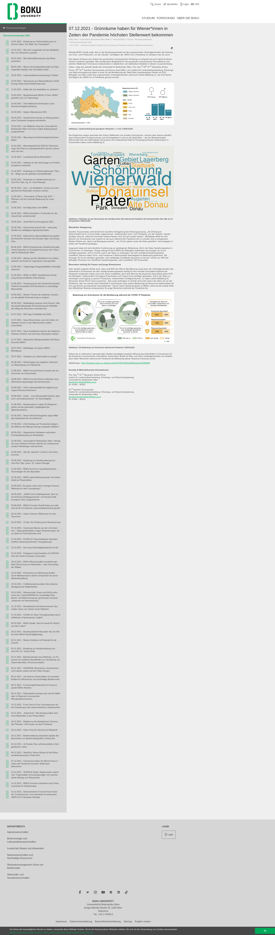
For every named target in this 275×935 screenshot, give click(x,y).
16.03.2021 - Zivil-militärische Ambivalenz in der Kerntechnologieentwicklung (32, 104)
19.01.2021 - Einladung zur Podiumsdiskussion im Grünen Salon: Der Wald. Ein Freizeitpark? (33, 42)
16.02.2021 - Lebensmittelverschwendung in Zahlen (34, 75)
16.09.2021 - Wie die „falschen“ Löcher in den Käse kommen (34, 453)
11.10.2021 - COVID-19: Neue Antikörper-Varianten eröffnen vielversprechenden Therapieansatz (34, 540)
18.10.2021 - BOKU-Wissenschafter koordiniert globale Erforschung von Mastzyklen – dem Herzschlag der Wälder (34, 564)
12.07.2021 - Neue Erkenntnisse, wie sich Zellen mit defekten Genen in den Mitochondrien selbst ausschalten (34, 323)
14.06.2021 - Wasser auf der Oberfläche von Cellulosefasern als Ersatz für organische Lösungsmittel (35, 259)
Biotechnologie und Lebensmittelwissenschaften (21, 840)
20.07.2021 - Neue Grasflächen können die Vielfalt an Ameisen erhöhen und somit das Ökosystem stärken (35, 332)
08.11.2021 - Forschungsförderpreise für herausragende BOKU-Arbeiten (34, 686)
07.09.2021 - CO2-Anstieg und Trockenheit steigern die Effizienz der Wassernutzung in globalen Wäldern (35, 425)
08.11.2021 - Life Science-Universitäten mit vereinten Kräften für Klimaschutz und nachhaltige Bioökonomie (35, 677)
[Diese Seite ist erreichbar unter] (172, 48)
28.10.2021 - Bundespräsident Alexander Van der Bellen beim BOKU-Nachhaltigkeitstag (35, 632)
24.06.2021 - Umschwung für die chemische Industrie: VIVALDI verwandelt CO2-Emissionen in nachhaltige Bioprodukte (35, 286)
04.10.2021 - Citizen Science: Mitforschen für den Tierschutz (33, 515)
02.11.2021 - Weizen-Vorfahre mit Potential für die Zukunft (33, 641)
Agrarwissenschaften (18, 832)
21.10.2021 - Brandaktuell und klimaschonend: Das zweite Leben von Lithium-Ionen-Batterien (34, 607)
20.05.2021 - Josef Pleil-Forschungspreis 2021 (32, 222)
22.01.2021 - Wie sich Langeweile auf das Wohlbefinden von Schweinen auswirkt (35, 51)
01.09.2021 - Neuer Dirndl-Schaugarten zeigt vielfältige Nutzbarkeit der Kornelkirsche (34, 416)
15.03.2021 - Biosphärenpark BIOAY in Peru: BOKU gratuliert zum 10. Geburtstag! (34, 96)
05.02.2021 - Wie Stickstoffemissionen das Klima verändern (33, 59)
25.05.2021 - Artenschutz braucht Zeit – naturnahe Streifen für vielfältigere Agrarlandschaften (34, 228)
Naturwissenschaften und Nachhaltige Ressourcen (20, 856)
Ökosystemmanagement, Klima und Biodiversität (25, 866)
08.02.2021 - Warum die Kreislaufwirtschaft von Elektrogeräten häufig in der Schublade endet (35, 68)
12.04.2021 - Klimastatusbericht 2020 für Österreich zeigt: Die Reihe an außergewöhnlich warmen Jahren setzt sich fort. (35, 148)
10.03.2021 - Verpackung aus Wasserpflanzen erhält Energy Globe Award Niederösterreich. (35, 82)
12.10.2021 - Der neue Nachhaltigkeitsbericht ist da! (34, 547)
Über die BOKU (119, 39)
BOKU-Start (73, 39)
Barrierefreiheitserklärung (108, 921)
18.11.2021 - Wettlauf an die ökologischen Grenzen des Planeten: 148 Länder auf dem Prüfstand (34, 722)
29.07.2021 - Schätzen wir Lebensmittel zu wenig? (34, 356)
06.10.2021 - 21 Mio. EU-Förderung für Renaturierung (35, 522)
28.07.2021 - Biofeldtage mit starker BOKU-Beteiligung (31, 349)
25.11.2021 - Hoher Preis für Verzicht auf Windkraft (34, 730)
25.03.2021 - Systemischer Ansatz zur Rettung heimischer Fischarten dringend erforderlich (35, 119)
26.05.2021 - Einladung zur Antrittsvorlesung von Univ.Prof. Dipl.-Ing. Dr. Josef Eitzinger (33, 180)
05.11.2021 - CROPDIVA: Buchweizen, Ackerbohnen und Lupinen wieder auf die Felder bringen (34, 669)
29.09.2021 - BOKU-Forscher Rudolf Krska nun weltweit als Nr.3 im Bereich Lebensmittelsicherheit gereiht (35, 506)
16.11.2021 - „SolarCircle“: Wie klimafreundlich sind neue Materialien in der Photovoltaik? (34, 714)
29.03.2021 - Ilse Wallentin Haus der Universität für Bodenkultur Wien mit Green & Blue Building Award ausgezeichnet (34, 129)
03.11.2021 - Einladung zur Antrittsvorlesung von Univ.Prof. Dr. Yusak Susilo (33, 649)
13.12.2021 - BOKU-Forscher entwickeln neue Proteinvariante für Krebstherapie (35, 784)
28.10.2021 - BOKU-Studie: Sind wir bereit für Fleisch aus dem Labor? (35, 624)
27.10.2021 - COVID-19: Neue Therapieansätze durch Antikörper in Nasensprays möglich (35, 616)
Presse (130, 39)
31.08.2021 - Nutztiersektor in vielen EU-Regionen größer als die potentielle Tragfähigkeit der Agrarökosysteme (34, 407)
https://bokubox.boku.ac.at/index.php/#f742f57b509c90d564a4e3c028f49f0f (115, 363)
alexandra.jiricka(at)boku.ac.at (82, 382)
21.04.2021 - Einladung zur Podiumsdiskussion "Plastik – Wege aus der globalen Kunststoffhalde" (35, 172)
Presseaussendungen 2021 (16, 35)
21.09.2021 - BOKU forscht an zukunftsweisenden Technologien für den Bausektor (33, 470)
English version (143, 921)
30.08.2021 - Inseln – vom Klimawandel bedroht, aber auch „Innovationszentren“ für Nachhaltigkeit (35, 397)
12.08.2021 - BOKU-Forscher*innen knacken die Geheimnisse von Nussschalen (35, 371)
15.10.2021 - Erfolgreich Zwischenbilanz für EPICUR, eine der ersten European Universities (35, 554)
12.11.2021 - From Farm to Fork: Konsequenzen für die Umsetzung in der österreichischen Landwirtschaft (35, 705)
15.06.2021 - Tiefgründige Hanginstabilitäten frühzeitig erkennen (35, 267)
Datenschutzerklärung (81, 921)
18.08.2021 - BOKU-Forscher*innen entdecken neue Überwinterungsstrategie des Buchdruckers (35, 380)
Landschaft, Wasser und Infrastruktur (25, 848)
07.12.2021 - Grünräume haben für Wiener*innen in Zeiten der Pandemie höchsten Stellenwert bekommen (34, 764)
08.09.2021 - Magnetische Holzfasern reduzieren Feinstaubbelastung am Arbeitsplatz (33, 433)
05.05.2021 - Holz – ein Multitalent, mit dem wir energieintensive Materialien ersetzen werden (35, 189)
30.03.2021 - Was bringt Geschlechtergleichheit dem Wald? (35, 138)
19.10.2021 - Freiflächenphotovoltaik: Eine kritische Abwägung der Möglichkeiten (34, 585)
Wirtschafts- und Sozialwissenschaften (18, 876)
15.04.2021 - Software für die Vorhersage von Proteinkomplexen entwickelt (35, 163)
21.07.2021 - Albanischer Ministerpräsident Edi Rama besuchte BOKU (35, 340)
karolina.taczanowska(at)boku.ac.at (85, 397)
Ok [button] (265, 931)
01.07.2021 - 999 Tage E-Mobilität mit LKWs (31, 314)
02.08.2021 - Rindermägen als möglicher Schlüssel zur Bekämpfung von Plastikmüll (34, 363)
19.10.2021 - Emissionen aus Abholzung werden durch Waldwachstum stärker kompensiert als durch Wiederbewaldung (34, 575)
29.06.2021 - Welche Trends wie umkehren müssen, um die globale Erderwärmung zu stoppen (35, 296)
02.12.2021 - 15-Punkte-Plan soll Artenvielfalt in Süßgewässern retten (35, 745)
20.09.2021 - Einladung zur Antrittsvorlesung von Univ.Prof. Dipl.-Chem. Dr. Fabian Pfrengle (33, 461)
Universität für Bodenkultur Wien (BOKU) (95, 39)
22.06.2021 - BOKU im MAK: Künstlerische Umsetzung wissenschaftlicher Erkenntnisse (34, 276)
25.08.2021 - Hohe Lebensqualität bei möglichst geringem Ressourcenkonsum (34, 388)
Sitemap (128, 921)
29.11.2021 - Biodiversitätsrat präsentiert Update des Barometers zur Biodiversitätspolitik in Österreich (35, 736)
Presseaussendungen (16, 28)
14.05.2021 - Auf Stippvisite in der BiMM (29, 207)
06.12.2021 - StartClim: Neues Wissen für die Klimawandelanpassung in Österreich (34, 753)
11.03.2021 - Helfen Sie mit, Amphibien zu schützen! (34, 89)
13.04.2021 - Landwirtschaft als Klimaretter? (31, 157)
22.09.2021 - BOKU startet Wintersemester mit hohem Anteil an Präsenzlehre (35, 478)
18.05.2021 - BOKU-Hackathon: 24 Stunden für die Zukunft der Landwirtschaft (34, 214)
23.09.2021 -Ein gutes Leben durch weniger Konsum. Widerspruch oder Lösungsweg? (35, 487)
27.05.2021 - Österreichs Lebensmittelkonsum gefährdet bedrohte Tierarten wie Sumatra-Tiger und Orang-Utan (35, 238)
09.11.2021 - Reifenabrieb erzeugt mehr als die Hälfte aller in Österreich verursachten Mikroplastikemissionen (35, 696)
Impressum (61, 921)
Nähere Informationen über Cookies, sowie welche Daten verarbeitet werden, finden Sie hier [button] (51, 932)
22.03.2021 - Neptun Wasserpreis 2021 (29, 112)
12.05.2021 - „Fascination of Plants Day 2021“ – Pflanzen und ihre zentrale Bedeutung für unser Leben (33, 199)
